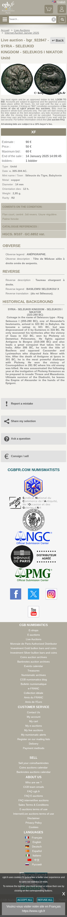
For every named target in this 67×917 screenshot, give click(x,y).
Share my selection (23, 421)
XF (33, 132)
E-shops (33, 630)
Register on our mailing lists (33, 739)
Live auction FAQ (56, 119)
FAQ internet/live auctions (33, 800)
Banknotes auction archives (33, 661)
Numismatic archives (33, 675)
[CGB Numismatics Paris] (8, 13)
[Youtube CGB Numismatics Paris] (33, 611)
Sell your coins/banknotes (33, 763)
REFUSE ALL (45, 900)
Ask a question (20, 438)
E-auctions (33, 634)
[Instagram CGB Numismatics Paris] (51, 594)
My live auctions (33, 730)
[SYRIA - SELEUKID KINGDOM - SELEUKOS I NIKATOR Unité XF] (33, 93)
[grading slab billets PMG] (33, 575)
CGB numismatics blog (33, 679)
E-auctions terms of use (33, 809)
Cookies (33, 827)
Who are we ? (33, 782)
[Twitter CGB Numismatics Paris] (33, 594)
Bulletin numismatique (34, 683)
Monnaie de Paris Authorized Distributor (33, 643)
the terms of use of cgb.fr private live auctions (33, 107)
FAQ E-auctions (33, 795)
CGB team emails (33, 786)
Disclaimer (33, 818)
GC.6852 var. (35, 234)
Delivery (33, 743)
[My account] (62, 12)
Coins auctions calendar (33, 767)
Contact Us (33, 712)
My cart (33, 721)
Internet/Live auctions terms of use (33, 813)
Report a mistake (22, 403)
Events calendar (33, 666)
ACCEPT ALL (24, 900)
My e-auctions (33, 725)
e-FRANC (33, 688)
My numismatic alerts (33, 734)
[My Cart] (48, 12)
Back (60, 40)
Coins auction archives (33, 657)
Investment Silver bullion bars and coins (33, 652)
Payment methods (33, 748)
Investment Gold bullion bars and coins (33, 648)
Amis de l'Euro (33, 701)
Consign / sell (20, 456)
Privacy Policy (33, 822)
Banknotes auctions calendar (34, 771)
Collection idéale (33, 692)
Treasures (33, 670)
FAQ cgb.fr (33, 791)
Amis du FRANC (33, 697)
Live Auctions (33, 639)
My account (33, 716)
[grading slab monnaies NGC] (33, 538)
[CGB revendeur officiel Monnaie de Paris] (33, 556)
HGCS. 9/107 (12, 234)
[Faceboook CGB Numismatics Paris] (15, 594)
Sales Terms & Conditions (33, 804)
